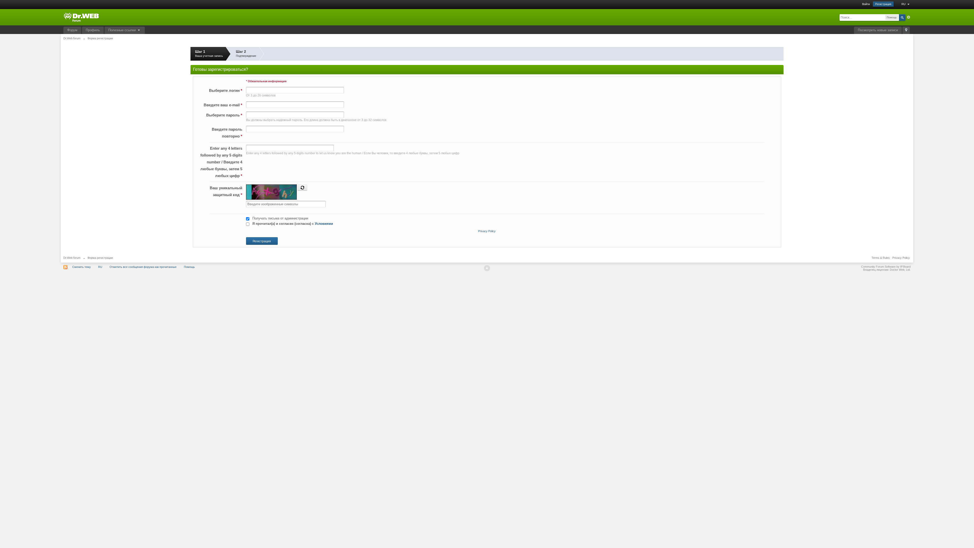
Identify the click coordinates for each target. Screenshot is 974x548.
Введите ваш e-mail (223, 105)
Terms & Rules (881, 257)
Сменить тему (81, 266)
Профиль (93, 30)
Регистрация (883, 4)
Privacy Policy (487, 231)
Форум (72, 30)
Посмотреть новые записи (878, 30)
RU (903, 4)
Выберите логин (225, 90)
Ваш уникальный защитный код (226, 191)
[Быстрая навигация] (906, 30)
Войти (866, 4)
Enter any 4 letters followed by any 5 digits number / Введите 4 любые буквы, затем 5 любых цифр (221, 162)
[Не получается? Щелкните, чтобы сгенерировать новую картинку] (302, 187)
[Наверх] (487, 268)
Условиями (324, 224)
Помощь (189, 266)
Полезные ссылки (122, 30)
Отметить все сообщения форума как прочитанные (143, 266)
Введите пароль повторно (227, 132)
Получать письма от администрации (280, 218)
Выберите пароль (224, 115)
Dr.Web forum (71, 257)
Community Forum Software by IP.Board (886, 266)
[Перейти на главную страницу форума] (81, 17)
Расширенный (909, 17)
